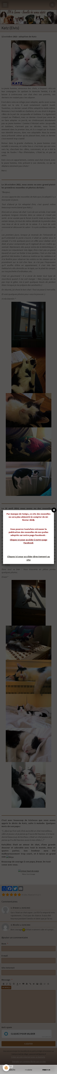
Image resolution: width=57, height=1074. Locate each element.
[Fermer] (54, 510)
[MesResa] (46, 1069)
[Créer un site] (10, 1069)
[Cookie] (6, 1067)
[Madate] (28, 1069)
